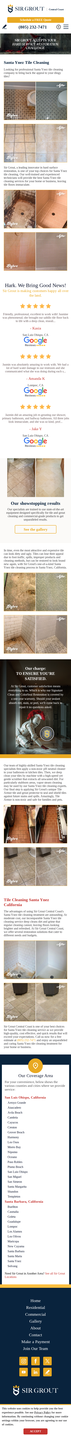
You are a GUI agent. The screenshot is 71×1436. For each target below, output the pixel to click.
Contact (35, 1334)
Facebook (35, 1361)
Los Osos (13, 1142)
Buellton (13, 1206)
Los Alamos (15, 1231)
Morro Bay (14, 1147)
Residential (35, 1307)
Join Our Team (35, 1348)
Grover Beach (16, 1132)
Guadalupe (14, 1221)
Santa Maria (15, 1256)
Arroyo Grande (17, 1102)
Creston (12, 1127)
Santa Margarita (17, 1186)
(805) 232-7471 (33, 27)
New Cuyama (16, 1246)
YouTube (23, 1372)
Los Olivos (14, 1236)
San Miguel (14, 1176)
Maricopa (13, 1241)
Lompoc (13, 1226)
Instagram (23, 1361)
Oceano (12, 1157)
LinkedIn (35, 1372)
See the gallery (36, 529)
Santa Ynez (14, 1261)
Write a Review (4, 27)
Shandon (13, 1191)
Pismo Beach (15, 1166)
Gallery (35, 1321)
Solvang (12, 1266)
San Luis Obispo (18, 1171)
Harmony (13, 1137)
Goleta (12, 1216)
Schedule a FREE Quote (35, 19)
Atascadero (14, 1107)
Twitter (47, 1361)
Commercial (35, 1314)
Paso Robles (15, 1162)
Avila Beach (15, 1112)
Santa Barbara (16, 1251)
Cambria (13, 1117)
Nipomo (12, 1152)
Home (35, 1300)
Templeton (14, 1196)
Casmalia (13, 1211)
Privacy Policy (42, 1412)
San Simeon (15, 1181)
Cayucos (13, 1122)
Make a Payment (35, 1341)
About (35, 1328)
